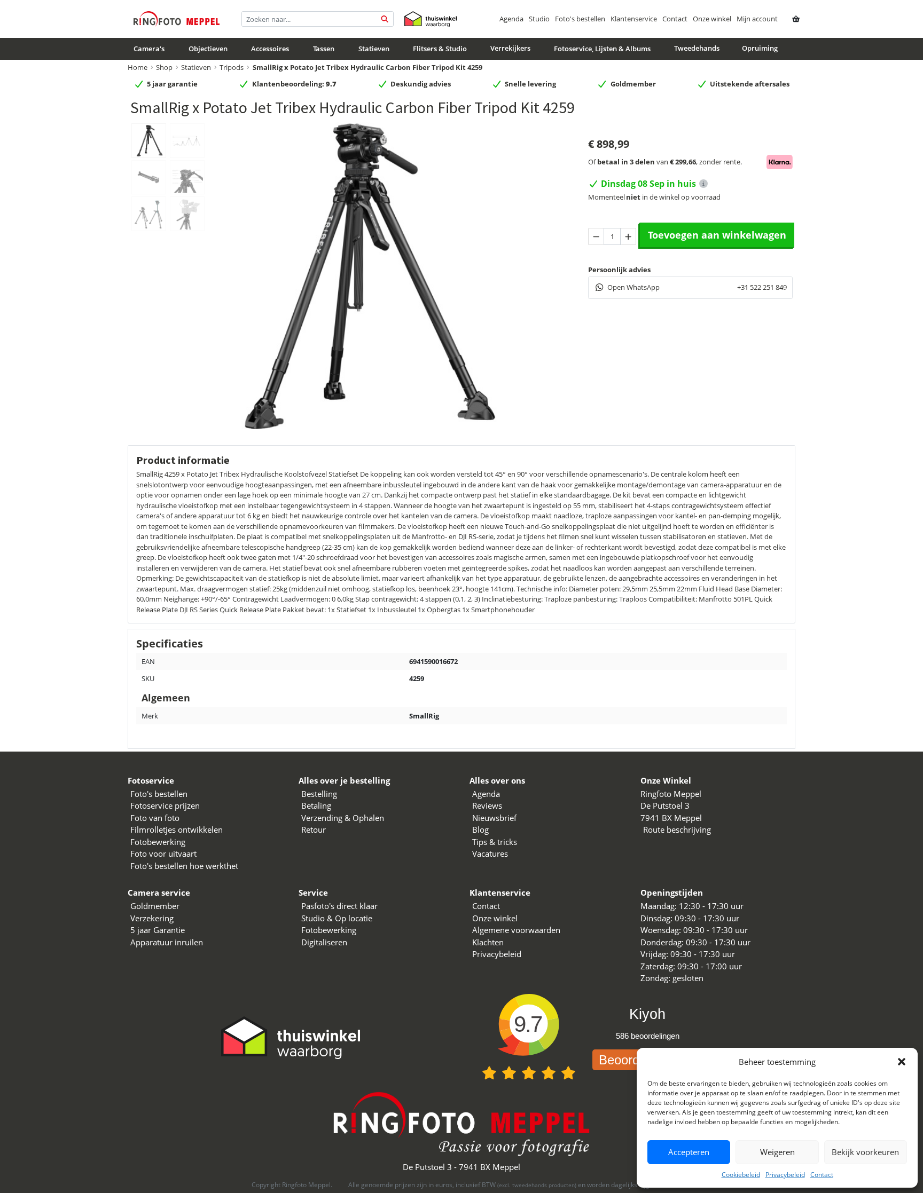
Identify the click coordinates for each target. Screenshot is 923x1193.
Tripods (232, 67)
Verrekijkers (510, 48)
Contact (821, 1174)
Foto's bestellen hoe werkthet (184, 865)
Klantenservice (634, 18)
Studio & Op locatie (336, 918)
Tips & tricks (494, 841)
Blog (480, 829)
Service (313, 892)
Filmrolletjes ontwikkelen (176, 829)
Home (137, 67)
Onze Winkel (665, 780)
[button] (901, 1061)
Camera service (159, 892)
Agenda (511, 18)
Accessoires (270, 49)
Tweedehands (696, 48)
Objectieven (208, 49)
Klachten (488, 942)
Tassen (323, 49)
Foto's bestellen (580, 18)
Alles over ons (497, 780)
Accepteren (688, 1152)
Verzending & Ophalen (342, 817)
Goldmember (154, 905)
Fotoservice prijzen (165, 805)
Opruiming (760, 48)
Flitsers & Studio (440, 49)
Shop (164, 67)
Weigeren (777, 1152)
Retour (313, 829)
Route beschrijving (677, 829)
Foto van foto (154, 817)
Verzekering (152, 918)
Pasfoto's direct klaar (339, 905)
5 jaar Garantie (157, 930)
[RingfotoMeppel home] (176, 19)
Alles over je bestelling (344, 780)
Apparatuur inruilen (166, 942)
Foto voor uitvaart (163, 853)
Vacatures (490, 853)
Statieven (373, 49)
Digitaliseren (324, 942)
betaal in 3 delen (626, 162)
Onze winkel (712, 18)
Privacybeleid (785, 1174)
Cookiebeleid (741, 1174)
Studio (539, 18)
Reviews (487, 805)
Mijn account (757, 18)
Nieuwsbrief (494, 817)
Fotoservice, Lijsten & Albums (602, 49)
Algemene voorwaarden (516, 930)
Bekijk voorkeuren (865, 1152)
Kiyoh (647, 1014)
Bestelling (319, 793)
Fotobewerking (157, 841)
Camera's (149, 49)
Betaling (316, 805)
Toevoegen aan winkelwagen (717, 234)
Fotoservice (151, 780)
